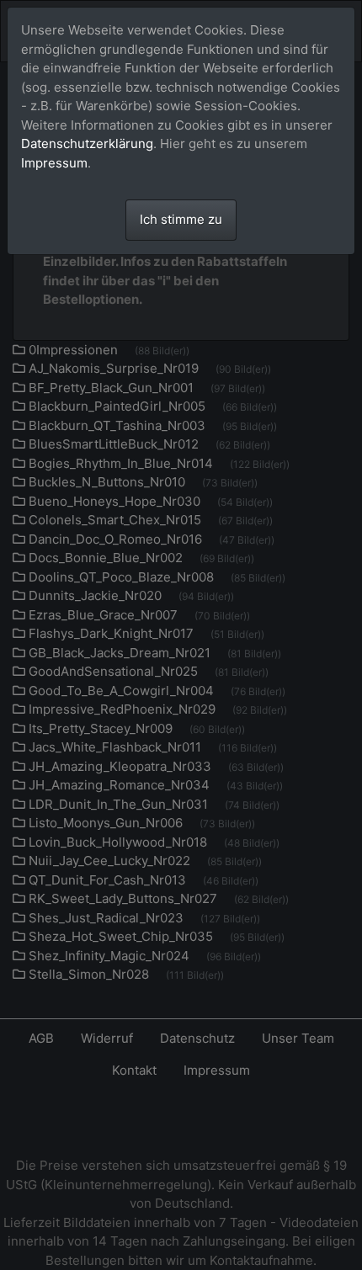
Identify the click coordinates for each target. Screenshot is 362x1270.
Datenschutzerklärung (87, 143)
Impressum (54, 163)
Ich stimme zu (181, 219)
